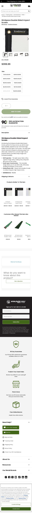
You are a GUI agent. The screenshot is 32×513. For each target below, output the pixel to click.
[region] (16, 498)
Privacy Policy (12, 332)
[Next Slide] (31, 1)
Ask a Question (18, 281)
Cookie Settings (16, 504)
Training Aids (9, 14)
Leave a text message (11, 427)
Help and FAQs (8, 437)
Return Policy (8, 448)
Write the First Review (16, 262)
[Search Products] (29, 11)
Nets (23, 14)
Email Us (8, 432)
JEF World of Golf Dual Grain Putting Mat (19, 236)
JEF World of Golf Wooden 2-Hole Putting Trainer (7, 236)
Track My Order (9, 441)
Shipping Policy (9, 444)
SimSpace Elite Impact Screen (18, 202)
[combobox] (16, 11)
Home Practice (17, 14)
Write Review (4, 24)
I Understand (16, 509)
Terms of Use (22, 498)
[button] (7, 74)
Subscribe (16, 322)
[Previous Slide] (1, 1)
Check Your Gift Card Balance (13, 452)
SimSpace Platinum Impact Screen (8, 202)
